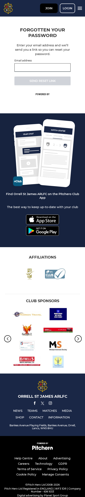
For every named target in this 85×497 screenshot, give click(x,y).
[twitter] (42, 403)
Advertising (62, 458)
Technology (43, 464)
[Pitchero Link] (42, 449)
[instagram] (50, 404)
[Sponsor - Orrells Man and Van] (26, 347)
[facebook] (35, 404)
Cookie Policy (26, 474)
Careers (23, 464)
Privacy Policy (57, 469)
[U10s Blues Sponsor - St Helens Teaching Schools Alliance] (58, 362)
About (42, 458)
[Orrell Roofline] (58, 331)
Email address (23, 60)
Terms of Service (29, 469)
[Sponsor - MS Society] (58, 347)
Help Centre (23, 458)
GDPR (62, 464)
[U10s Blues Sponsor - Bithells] (26, 362)
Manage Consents (55, 474)
